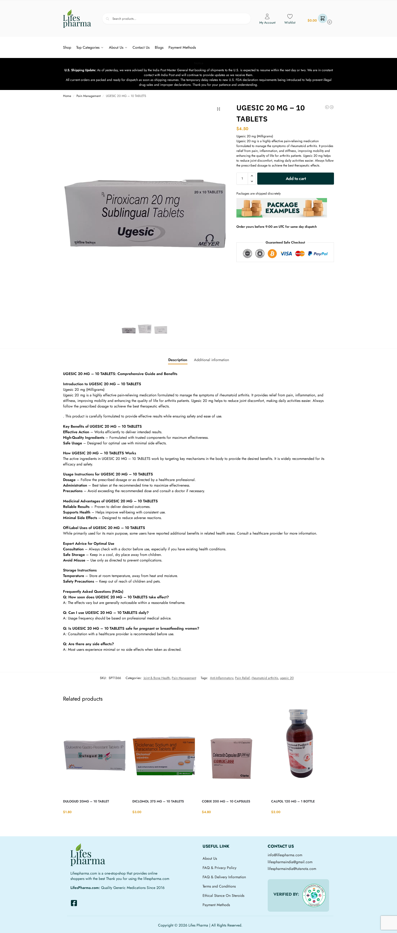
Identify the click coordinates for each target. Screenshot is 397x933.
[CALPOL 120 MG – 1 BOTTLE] (302, 752)
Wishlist (289, 22)
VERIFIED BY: (286, 894)
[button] (319, 18)
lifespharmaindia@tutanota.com (292, 868)
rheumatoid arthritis (264, 678)
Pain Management (88, 96)
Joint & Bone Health (157, 678)
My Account (267, 22)
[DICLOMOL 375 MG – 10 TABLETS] (163, 752)
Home (67, 96)
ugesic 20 (287, 678)
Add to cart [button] (94, 821)
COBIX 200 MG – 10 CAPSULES (226, 801)
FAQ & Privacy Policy (219, 867)
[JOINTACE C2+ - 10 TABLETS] (327, 107)
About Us (210, 858)
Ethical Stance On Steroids (223, 895)
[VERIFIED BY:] (314, 895)
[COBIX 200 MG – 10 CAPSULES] (233, 752)
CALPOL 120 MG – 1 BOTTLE (293, 801)
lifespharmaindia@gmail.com (290, 862)
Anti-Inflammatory (221, 678)
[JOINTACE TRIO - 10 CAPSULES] (331, 107)
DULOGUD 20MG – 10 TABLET (86, 801)
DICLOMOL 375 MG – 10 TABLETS (158, 801)
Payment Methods (216, 904)
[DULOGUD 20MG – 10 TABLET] (94, 752)
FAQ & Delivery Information (224, 877)
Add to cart (296, 179)
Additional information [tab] (211, 359)
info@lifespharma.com (285, 855)
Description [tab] (177, 359)
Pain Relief (242, 678)
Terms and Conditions (219, 886)
